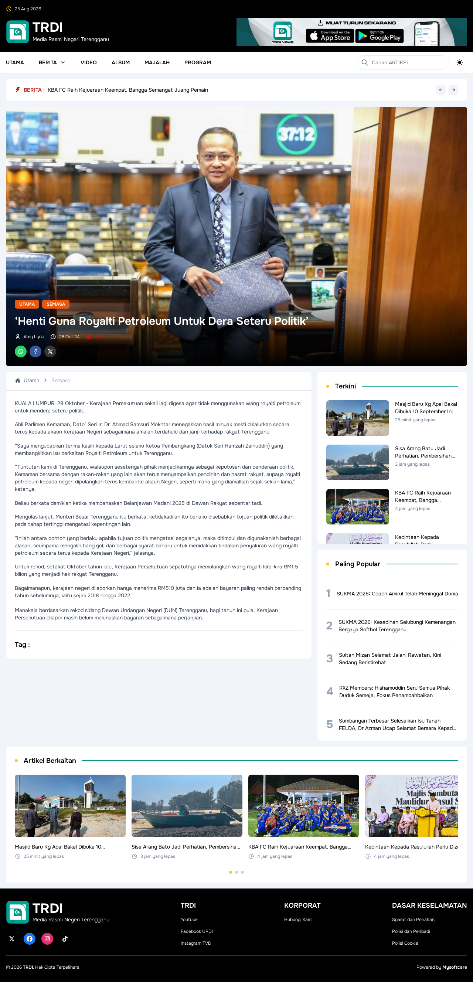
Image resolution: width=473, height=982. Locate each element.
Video (89, 62)
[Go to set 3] (242, 872)
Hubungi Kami (298, 919)
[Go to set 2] (236, 872)
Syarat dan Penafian (413, 919)
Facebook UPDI (197, 931)
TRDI (28, 967)
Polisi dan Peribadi (411, 931)
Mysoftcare (454, 967)
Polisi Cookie (405, 943)
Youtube (189, 919)
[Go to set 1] (230, 872)
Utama (15, 62)
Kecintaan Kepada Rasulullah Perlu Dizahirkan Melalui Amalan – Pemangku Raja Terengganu (157, 85)
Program (197, 62)
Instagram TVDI (196, 943)
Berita (48, 62)
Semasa (56, 304)
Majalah (157, 62)
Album (121, 62)
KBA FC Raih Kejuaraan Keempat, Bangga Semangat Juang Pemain (128, 91)
